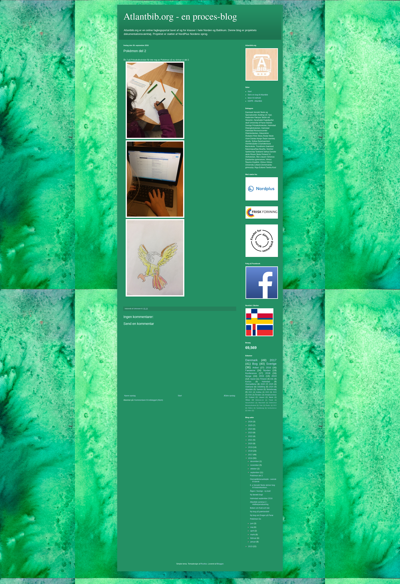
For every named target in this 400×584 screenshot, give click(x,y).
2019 (274, 376)
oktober (253, 469)
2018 (267, 373)
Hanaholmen (250, 403)
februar (253, 538)
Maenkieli (261, 403)
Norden (267, 370)
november (254, 465)
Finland (263, 379)
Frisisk (271, 400)
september (255, 472)
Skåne (250, 408)
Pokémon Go (255, 519)
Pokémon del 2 (256, 476)
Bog (255, 363)
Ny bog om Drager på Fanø (261, 515)
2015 (261, 376)
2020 (263, 384)
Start (180, 396)
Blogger (220, 564)
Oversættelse (251, 384)
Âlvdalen (258, 395)
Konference (251, 373)
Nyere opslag (130, 396)
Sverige (271, 363)
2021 (250, 392)
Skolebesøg (271, 389)
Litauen (261, 397)
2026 (250, 395)
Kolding (258, 392)
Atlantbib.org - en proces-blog (180, 16)
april (252, 531)
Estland (251, 397)
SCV (275, 405)
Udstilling (261, 387)
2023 (275, 392)
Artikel (255, 367)
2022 (267, 392)
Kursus (248, 382)
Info (271, 379)
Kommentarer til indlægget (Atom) (148, 400)
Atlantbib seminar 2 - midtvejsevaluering (259, 503)
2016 (268, 367)
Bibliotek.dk (259, 400)
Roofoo (204, 564)
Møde (271, 397)
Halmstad (266, 382)
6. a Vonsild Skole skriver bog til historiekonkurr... (262, 486)
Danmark (251, 360)
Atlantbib (249, 389)
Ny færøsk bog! (256, 495)
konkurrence (272, 408)
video (250, 410)
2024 (271, 387)
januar (253, 542)
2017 (273, 360)
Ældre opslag (229, 396)
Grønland (249, 387)
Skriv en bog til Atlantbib (258, 95)
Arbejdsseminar (271, 395)
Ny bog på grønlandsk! (259, 511)
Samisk (260, 389)
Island (252, 379)
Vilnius (247, 400)
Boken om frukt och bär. (260, 508)
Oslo (261, 405)
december (254, 461)
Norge (248, 376)
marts (252, 534)
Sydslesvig (260, 408)
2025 (271, 384)
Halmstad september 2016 (261, 498)
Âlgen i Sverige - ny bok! (260, 491)
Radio (268, 405)
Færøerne (250, 370)
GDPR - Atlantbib (255, 101)
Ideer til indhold (254, 98)
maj (252, 527)
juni (252, 523)
